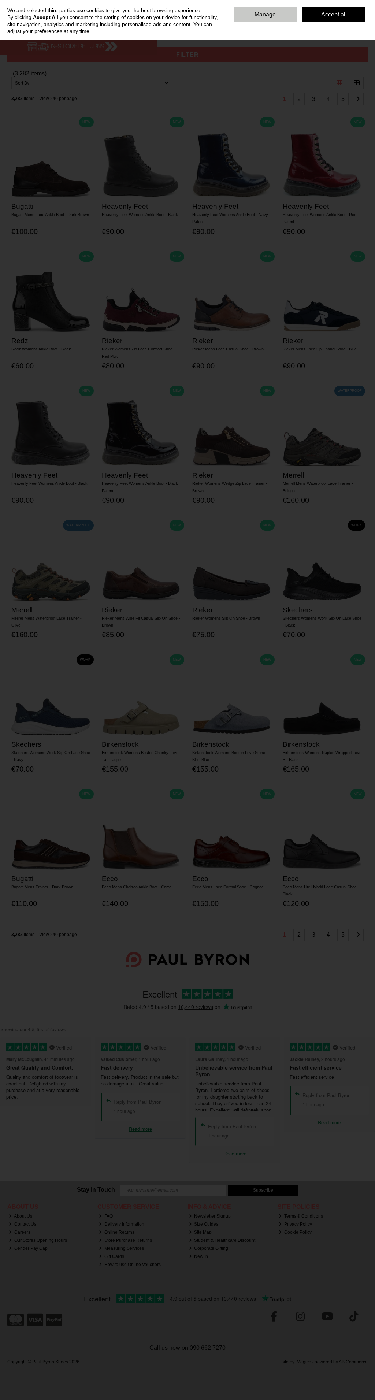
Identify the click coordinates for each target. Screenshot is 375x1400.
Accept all (334, 14)
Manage (265, 14)
